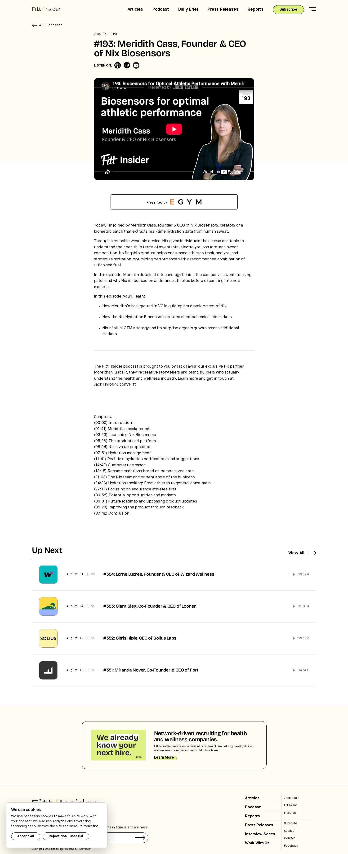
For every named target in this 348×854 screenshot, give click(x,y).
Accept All (25, 836)
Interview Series (260, 834)
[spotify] (127, 65)
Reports (255, 9)
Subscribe (291, 823)
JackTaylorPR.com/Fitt (115, 385)
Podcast (160, 9)
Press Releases (223, 9)
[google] (136, 65)
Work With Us (257, 843)
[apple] (117, 65)
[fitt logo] (46, 9)
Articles (135, 9)
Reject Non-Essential (66, 836)
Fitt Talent (290, 805)
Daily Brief (188, 9)
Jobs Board (291, 798)
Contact (289, 838)
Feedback (291, 845)
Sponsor (289, 830)
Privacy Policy (84, 849)
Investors (290, 812)
